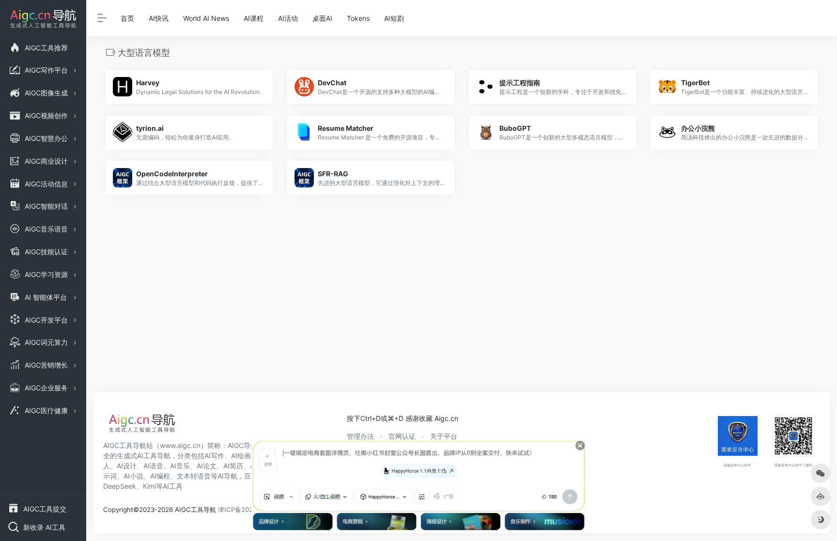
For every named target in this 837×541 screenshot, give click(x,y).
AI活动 (288, 18)
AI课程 (254, 18)
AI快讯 (159, 18)
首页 (127, 18)
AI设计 (127, 466)
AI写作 (214, 455)
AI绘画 (241, 455)
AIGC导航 (242, 445)
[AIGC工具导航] (142, 426)
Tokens (358, 18)
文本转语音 (194, 476)
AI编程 (160, 476)
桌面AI (322, 18)
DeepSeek (119, 486)
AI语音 (153, 466)
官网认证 (402, 436)
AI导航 (227, 476)
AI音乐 (180, 466)
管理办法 (360, 436)
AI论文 (207, 466)
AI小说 (133, 476)
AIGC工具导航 (124, 445)
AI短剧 (394, 18)
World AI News (206, 18)
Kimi (149, 486)
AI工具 (173, 486)
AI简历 (233, 466)
